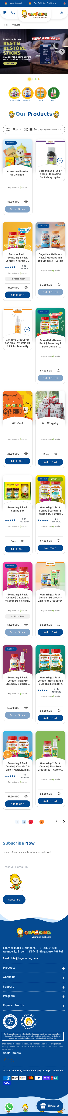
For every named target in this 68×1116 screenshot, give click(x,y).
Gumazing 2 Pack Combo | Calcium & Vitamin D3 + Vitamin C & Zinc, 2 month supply (17, 597)
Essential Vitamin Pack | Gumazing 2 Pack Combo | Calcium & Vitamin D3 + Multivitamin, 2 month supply (50, 343)
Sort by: (38, 129)
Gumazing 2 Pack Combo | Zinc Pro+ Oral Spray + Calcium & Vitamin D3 (50, 766)
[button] (5, 12)
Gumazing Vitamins (22, 1070)
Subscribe (14, 899)
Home (5, 25)
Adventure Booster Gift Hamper (17, 173)
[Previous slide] (6, 52)
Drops (40, 100)
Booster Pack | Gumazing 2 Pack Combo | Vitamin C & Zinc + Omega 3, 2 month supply (18, 257)
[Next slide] (62, 52)
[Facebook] (5, 1060)
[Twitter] (12, 1060)
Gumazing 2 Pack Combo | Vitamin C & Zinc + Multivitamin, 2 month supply (18, 766)
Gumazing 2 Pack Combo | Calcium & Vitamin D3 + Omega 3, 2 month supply (50, 510)
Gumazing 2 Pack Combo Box (18, 509)
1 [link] (17, 821)
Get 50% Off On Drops (42, 3)
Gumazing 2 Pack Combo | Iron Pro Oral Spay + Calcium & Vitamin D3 (18, 680)
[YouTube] (8, 1060)
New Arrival (13, 3)
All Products (14, 100)
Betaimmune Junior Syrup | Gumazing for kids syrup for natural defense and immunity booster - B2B (50, 174)
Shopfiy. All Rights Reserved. (48, 1070)
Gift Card (17, 423)
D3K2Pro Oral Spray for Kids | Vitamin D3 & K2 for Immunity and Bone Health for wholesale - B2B (17, 343)
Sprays (53, 100)
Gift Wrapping (50, 423)
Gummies (27, 100)
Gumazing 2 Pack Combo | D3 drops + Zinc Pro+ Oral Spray (50, 597)
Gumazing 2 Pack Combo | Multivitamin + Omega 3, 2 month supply (50, 680)
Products (16, 25)
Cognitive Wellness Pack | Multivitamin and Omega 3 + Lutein (50, 257)
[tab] (29, 79)
